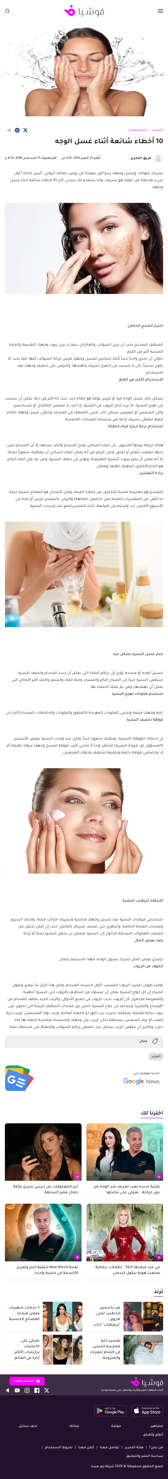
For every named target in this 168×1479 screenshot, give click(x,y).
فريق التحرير (141, 158)
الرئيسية (157, 130)
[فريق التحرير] (158, 158)
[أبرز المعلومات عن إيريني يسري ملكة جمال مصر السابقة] (43, 1152)
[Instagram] (27, 1390)
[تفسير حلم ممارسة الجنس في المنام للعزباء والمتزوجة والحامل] (143, 1350)
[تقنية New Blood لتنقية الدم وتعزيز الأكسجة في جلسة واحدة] (43, 1232)
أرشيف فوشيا (138, 130)
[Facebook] (17, 130)
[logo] (84, 11)
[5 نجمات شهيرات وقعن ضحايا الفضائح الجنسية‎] (62, 1317)
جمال (143, 1041)
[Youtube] (17, 1390)
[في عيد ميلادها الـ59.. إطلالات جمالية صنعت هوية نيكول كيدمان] (124, 1232)
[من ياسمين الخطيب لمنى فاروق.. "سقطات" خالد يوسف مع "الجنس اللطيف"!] (143, 1317)
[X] (25, 130)
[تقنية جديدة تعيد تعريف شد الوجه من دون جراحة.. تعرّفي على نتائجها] (124, 1152)
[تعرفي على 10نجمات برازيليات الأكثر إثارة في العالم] (62, 1350)
